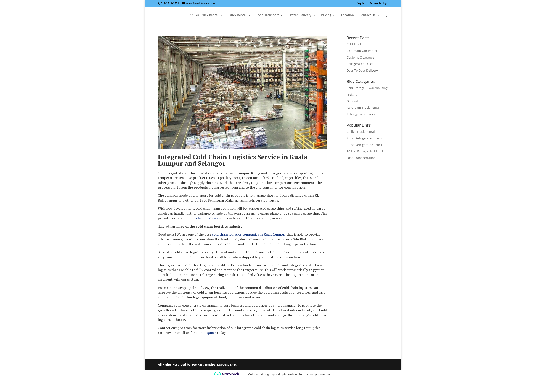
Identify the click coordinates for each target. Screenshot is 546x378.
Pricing (326, 15)
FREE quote (207, 332)
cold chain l (197, 218)
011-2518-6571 (170, 3)
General (352, 101)
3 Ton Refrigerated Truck (364, 138)
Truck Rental (237, 15)
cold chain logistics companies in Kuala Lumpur (249, 234)
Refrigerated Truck (360, 64)
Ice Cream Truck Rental (363, 107)
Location (347, 15)
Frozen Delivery (300, 15)
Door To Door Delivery (362, 70)
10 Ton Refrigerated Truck (365, 151)
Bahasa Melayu (378, 3)
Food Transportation (361, 158)
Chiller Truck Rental (204, 15)
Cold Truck (354, 44)
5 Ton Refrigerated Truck (364, 145)
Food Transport (267, 15)
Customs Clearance (360, 57)
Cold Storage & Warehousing (367, 88)
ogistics (212, 218)
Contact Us (367, 15)
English (361, 3)
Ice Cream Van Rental (362, 51)
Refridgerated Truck (361, 114)
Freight (352, 94)
